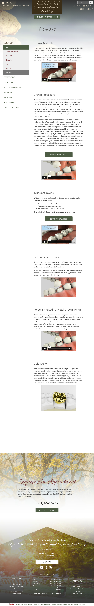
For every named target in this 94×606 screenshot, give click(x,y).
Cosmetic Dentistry (77, 589)
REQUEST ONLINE (47, 510)
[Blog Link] (11, 3)
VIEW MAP (47, 562)
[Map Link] (8, 3)
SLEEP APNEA (9, 102)
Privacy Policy (73, 605)
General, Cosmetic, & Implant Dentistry (46, 543)
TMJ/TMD (8, 97)
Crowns (9, 72)
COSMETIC (8, 47)
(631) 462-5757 (86, 9)
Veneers (9, 64)
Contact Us (17, 584)
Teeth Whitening (12, 52)
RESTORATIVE (9, 77)
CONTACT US (87, 6)
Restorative (77, 593)
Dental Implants (77, 586)
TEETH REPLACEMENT (12, 87)
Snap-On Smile (11, 56)
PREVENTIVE (9, 82)
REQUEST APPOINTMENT (47, 17)
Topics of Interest (16, 591)
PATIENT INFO (16, 6)
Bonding (9, 60)
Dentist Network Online (59, 605)
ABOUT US (77, 6)
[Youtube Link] (4, 3)
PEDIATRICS (8, 92)
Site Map (82, 605)
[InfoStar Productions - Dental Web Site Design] (15, 604)
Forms (16, 589)
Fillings (8, 68)
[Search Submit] (91, 2)
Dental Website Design (24, 605)
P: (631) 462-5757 (47, 549)
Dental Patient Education (41, 605)
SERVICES (6, 6)
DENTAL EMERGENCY (12, 108)
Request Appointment (17, 586)
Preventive (77, 591)
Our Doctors (16, 593)
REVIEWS (26, 6)
